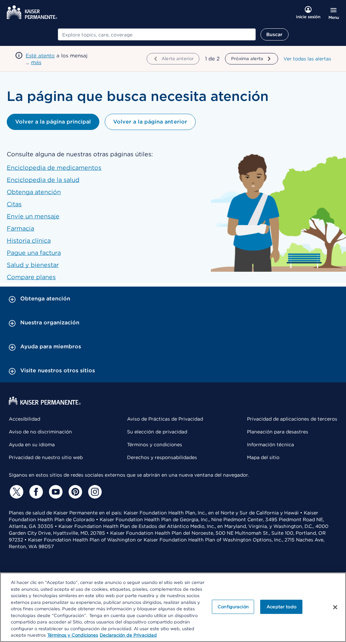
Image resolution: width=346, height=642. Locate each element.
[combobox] (157, 34)
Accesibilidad (24, 419)
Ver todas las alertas (307, 58)
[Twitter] (15, 492)
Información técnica (270, 444)
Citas (14, 204)
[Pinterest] (74, 492)
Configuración (233, 606)
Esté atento (40, 56)
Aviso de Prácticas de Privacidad (165, 419)
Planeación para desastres (277, 431)
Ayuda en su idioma (32, 444)
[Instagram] (94, 492)
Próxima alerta (247, 58)
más (36, 62)
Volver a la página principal (53, 121)
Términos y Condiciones (72, 635)
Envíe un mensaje (33, 216)
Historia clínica (29, 240)
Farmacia (20, 228)
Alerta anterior (178, 58)
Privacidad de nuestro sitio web (46, 457)
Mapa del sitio (263, 457)
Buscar (274, 34)
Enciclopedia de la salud (43, 179)
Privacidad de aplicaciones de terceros (292, 419)
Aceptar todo (281, 606)
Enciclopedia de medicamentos (54, 167)
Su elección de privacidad (157, 431)
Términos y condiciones (154, 444)
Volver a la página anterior (150, 121)
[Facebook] (35, 492)
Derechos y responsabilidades (162, 457)
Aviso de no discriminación (40, 431)
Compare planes (31, 276)
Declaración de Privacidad (128, 635)
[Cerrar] (335, 607)
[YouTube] (54, 492)
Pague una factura (34, 252)
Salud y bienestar (33, 264)
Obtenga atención (34, 191)
